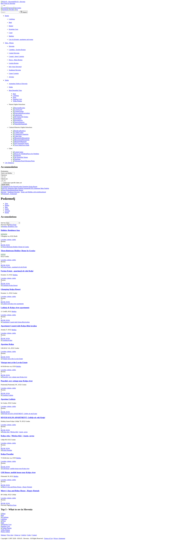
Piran (14, 97)
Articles (23, 535)
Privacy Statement (59, 538)
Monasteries (26, 138)
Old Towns (25, 143)
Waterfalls (24, 124)
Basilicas (23, 131)
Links (29, 535)
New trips (10, 535)
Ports (19, 155)
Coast (10, 33)
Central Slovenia (14, 53)
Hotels (7, 16)
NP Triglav (24, 117)
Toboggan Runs (29, 161)
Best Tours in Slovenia (8, 3)
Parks (19, 118)
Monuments (25, 140)
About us (17, 535)
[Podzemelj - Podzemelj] (9, 194)
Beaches (22, 108)
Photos (7, 205)
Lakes (20, 115)
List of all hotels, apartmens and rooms (21, 39)
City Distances (9, 163)
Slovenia (11, 46)
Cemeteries (24, 134)
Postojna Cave (17, 99)
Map (6, 207)
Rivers (20, 120)
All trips (11, 77)
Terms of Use (48, 538)
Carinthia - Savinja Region (17, 50)
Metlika (15, 275)
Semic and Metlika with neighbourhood (33, 192)
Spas (18, 159)
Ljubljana (12, 19)
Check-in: (4, 175)
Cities (20, 136)
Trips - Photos (9, 43)
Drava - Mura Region (15, 60)
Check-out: (4, 179)
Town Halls (25, 145)
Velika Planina (17, 101)
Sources (21, 122)
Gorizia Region (13, 63)
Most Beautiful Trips (15, 90)
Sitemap (3, 535)
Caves (20, 109)
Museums (23, 141)
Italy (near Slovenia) (15, 67)
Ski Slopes (24, 157)
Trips (6, 203)
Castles (21, 132)
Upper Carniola (14, 73)
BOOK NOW (5, 184)
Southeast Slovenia (15, 70)
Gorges (21, 111)
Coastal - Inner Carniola (16, 56)
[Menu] (4, 6)
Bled (10, 22)
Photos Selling (5, 532)
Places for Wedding (33, 154)
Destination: (4, 171)
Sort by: (3, 223)
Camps (21, 152)
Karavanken (26, 113)
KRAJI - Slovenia (19, 1)
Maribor (11, 36)
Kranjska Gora (13, 29)
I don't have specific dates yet (12, 183)
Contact (34, 535)
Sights (7, 80)
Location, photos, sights (8, 239)
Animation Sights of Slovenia (18, 83)
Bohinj (11, 26)
